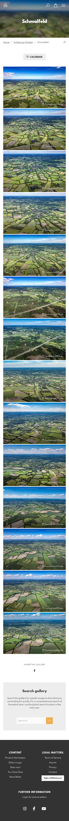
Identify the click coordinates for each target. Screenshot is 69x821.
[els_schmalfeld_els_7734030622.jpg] (34, 255)
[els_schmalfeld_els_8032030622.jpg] (34, 423)
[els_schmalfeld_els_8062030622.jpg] (34, 633)
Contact (53, 772)
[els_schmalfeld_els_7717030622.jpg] (34, 129)
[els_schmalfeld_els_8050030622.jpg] (34, 507)
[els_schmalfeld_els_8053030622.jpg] (34, 549)
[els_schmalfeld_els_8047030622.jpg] (34, 465)
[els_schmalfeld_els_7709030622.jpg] (34, 87)
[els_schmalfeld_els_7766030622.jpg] (34, 339)
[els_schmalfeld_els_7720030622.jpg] (34, 171)
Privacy (52, 767)
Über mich (15, 767)
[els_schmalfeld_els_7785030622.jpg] (34, 381)
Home (6, 42)
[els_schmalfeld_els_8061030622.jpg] (34, 591)
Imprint (52, 763)
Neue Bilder (15, 777)
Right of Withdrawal (53, 778)
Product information (15, 758)
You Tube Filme (15, 772)
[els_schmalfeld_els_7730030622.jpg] (34, 213)
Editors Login (15, 763)
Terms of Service (53, 758)
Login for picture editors (34, 797)
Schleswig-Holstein (23, 42)
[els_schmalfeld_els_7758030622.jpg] (34, 297)
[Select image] (7, 104)
